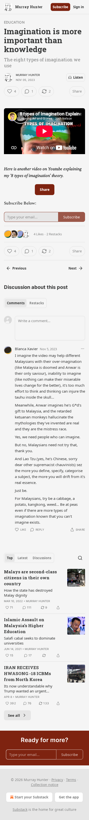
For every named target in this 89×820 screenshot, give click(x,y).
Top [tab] (10, 558)
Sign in (78, 7)
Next (72, 268)
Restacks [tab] (36, 303)
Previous (19, 268)
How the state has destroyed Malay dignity (28, 593)
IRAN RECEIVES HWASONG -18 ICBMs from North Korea (27, 673)
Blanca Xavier (26, 348)
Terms (71, 779)
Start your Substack (31, 797)
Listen (78, 77)
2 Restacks (54, 234)
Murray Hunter (28, 75)
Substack (20, 809)
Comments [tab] (15, 303)
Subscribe (60, 7)
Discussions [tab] (42, 558)
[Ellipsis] (83, 349)
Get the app (69, 797)
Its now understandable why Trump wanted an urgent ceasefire (28, 688)
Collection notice (44, 784)
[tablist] (25, 303)
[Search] (80, 558)
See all (14, 715)
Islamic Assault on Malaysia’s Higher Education (24, 625)
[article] (44, 590)
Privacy (57, 779)
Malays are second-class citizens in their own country (30, 577)
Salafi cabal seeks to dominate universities (29, 641)
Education (14, 22)
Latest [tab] (23, 558)
